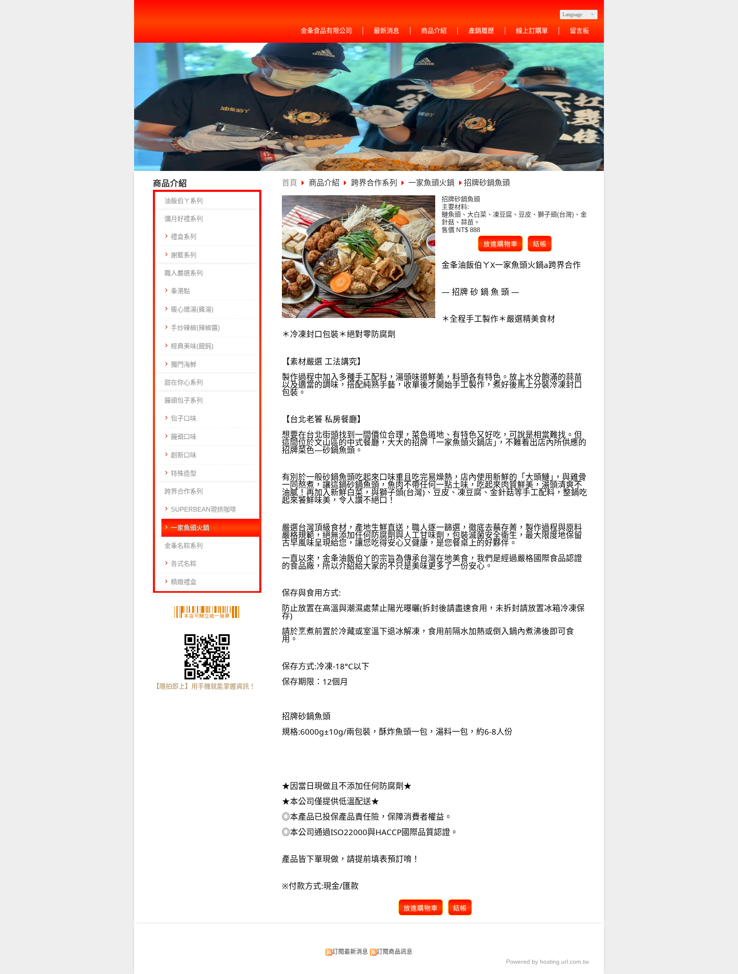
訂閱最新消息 (350, 951)
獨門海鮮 (183, 364)
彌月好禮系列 (183, 218)
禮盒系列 (183, 236)
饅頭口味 (183, 436)
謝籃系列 (183, 255)
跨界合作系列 (183, 491)
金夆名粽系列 (183, 545)
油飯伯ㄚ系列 (183, 200)
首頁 (289, 183)
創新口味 (183, 455)
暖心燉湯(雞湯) (192, 309)
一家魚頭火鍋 (190, 527)
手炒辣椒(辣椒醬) (195, 327)
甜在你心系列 (183, 382)
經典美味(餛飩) (192, 346)
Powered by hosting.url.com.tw (547, 962)
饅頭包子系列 (183, 400)
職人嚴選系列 (183, 273)
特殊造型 (183, 473)
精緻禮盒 (183, 582)
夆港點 (180, 290)
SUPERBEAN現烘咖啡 (203, 509)
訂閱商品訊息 (395, 951)
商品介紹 (325, 183)
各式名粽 (183, 563)
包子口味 (183, 418)
